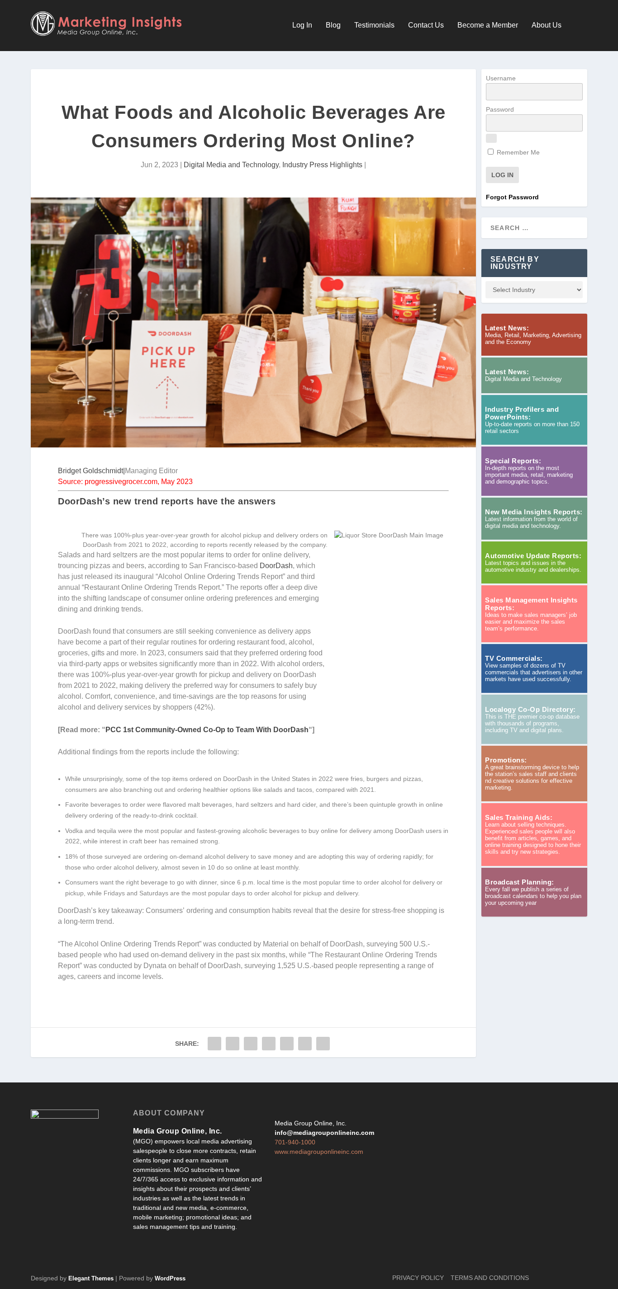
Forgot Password (512, 197)
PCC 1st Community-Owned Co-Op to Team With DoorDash (207, 730)
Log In (302, 25)
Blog (333, 25)
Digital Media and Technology (231, 165)
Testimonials (374, 25)
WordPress (170, 1278)
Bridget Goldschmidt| (91, 471)
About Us (546, 25)
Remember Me (517, 152)
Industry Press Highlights (322, 165)
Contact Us (426, 25)
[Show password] (491, 138)
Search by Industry (514, 262)
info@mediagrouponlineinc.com (324, 1132)
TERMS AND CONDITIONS (490, 1277)
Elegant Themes (91, 1278)
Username (501, 78)
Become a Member (487, 25)
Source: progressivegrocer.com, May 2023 (125, 481)
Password (500, 109)
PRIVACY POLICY (418, 1277)
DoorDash (276, 565)
